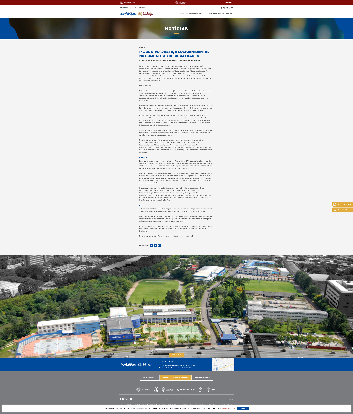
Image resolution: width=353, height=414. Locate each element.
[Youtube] (232, 8)
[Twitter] (155, 245)
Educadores (143, 7)
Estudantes (133, 7)
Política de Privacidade (228, 408)
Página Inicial (176, 24)
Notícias (221, 14)
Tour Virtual (176, 355)
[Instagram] (224, 8)
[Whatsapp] (159, 245)
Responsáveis (124, 7)
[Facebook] (221, 8)
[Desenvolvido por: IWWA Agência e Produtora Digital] (230, 399)
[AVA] (228, 8)
